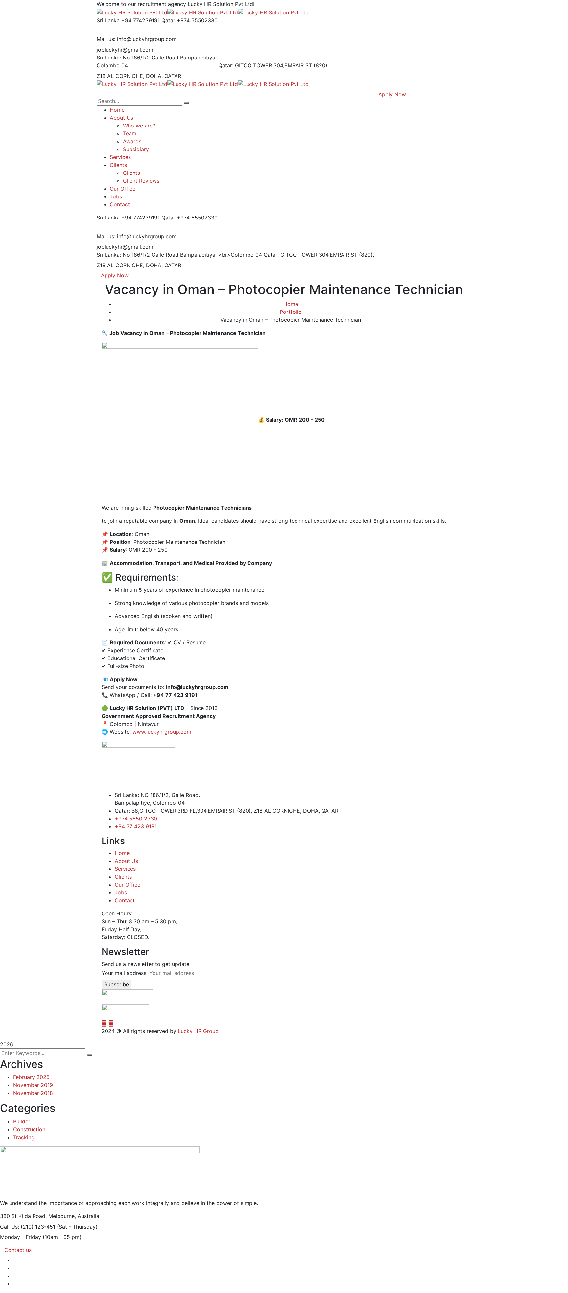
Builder (21, 1121)
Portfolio (291, 312)
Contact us (18, 1250)
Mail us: (106, 39)
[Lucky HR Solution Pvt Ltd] (132, 12)
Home (290, 304)
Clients (123, 876)
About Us (126, 861)
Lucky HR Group (198, 1031)
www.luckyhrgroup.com (161, 731)
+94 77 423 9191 (136, 826)
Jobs (121, 892)
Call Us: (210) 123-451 (27, 1226)
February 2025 (31, 1077)
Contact (125, 900)
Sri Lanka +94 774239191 (128, 20)
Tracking (24, 1137)
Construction (29, 1129)
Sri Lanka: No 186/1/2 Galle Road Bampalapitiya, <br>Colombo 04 (179, 254)
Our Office (127, 884)
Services (125, 869)
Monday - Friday (20, 1237)
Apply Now (115, 275)
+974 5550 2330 (136, 818)
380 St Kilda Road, (23, 1216)
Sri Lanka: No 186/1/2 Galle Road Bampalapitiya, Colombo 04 (157, 61)
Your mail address (124, 973)
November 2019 (33, 1085)
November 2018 (33, 1093)
